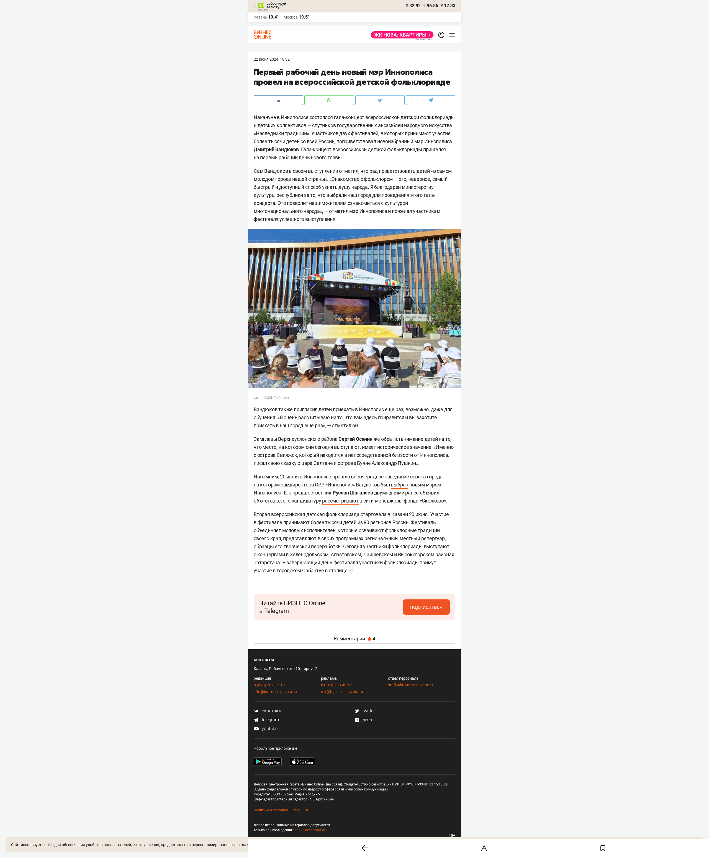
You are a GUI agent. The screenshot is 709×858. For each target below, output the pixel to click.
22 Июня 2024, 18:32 (272, 59)
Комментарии (354, 638)
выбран (399, 485)
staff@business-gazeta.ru (410, 685)
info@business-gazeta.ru (275, 691)
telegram (270, 719)
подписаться (426, 607)
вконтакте (271, 710)
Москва (291, 17)
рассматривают (340, 501)
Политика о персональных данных (281, 810)
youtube (269, 728)
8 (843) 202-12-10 (269, 685)
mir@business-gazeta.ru (342, 691)
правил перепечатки (309, 830)
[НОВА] (401, 34)
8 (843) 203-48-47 (336, 685)
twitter (368, 710)
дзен (366, 719)
